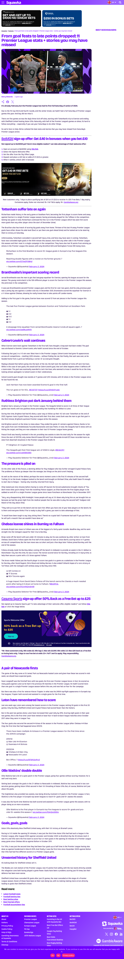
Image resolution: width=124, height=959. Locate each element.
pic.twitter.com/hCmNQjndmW (20, 586)
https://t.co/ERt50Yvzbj (49, 390)
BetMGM (7, 138)
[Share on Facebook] (7, 101)
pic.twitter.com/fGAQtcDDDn (46, 812)
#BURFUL (54, 584)
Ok (52, 955)
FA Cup (27, 929)
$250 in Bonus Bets (58, 18)
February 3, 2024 (36, 266)
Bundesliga (28, 932)
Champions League (31, 922)
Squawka (4, 31)
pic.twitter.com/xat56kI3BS (18, 453)
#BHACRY (59, 450)
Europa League (30, 926)
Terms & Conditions (9, 941)
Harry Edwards (7, 97)
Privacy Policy (7, 926)
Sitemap (4, 945)
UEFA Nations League (32, 935)
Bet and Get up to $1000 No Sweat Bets (19, 16)
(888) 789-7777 (26, 23)
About (3, 919)
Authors (4, 922)
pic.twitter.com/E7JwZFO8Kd (19, 261)
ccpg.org (8, 25)
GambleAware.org (71, 202)
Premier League (30, 919)
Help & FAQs (6, 932)
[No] (121, 952)
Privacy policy (68, 955)
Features (11, 31)
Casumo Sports (11, 598)
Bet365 (72, 919)
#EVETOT (33, 390)
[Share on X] (12, 101)
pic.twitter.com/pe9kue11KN (19, 329)
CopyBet (73, 929)
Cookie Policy (6, 929)
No (58, 955)
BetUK (72, 926)
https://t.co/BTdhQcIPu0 (29, 760)
